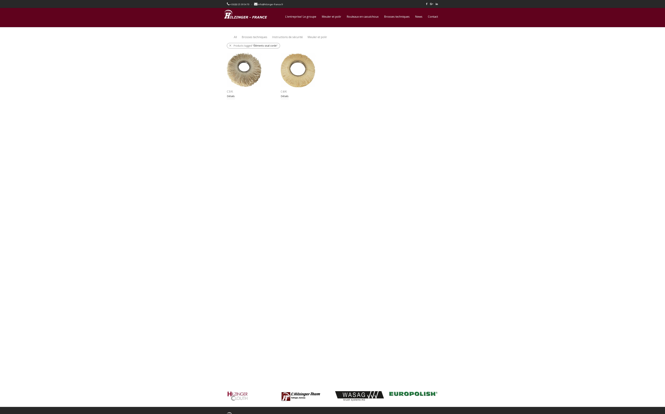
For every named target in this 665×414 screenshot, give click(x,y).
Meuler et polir (331, 17)
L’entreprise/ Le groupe (300, 17)
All (235, 37)
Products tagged (255, 45)
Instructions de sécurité (287, 37)
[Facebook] (426, 3)
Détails (231, 96)
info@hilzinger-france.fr (270, 4)
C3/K (230, 91)
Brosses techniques (397, 17)
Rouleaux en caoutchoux (363, 17)
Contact (433, 17)
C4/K (284, 91)
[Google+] (431, 3)
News (418, 17)
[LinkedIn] (437, 3)
